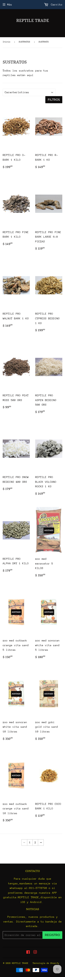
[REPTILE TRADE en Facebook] (28, 952)
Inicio (6, 41)
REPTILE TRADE (32, 20)
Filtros (54, 99)
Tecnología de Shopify (46, 963)
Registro (52, 935)
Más (9, 4)
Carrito (55, 4)
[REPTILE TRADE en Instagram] (35, 952)
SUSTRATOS (24, 41)
